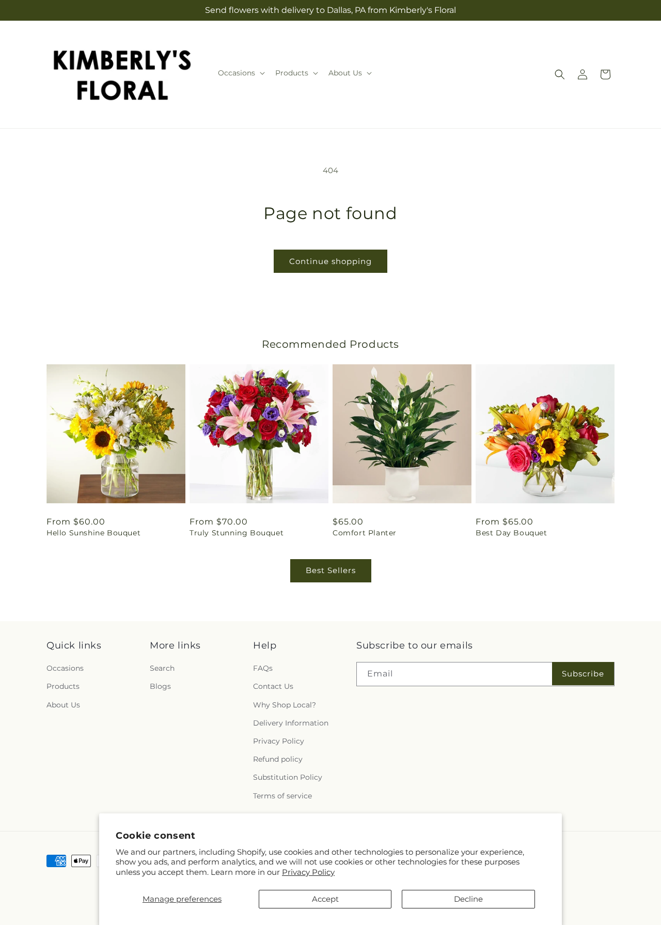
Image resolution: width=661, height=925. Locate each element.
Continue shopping (330, 261)
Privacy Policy (308, 872)
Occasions (65, 668)
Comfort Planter (365, 532)
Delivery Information (290, 723)
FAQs (263, 668)
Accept (325, 899)
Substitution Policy (287, 777)
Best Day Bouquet (511, 532)
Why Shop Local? (284, 705)
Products (63, 686)
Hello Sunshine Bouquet (93, 532)
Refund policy (278, 759)
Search (162, 668)
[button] (240, 73)
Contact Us (273, 686)
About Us (63, 705)
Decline (468, 899)
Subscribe (583, 674)
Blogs (160, 686)
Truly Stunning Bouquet (237, 532)
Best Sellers (331, 570)
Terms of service (282, 795)
